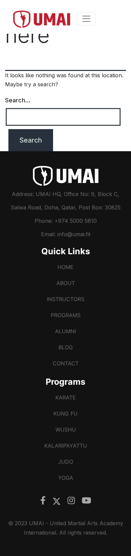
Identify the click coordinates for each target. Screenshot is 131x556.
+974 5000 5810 (75, 220)
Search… (18, 100)
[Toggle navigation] (86, 18)
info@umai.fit (73, 234)
